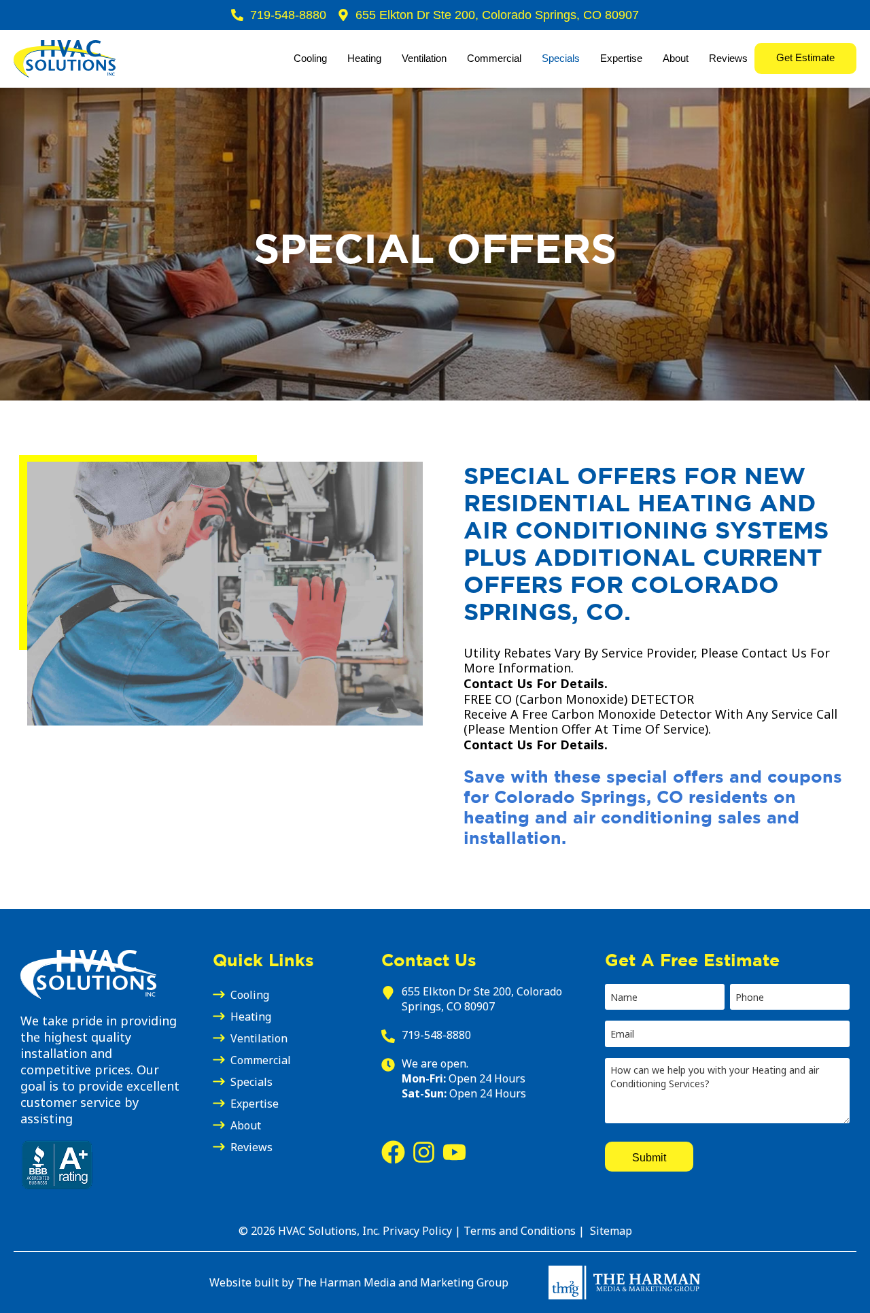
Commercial (494, 58)
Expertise (621, 58)
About (676, 58)
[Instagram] (424, 1152)
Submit (649, 1156)
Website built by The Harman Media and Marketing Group (358, 1282)
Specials (561, 58)
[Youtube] (454, 1152)
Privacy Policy (417, 1230)
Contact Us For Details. (536, 683)
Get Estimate (805, 57)
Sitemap (609, 1230)
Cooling (310, 58)
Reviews (728, 58)
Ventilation (424, 58)
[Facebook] (393, 1152)
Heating (364, 58)
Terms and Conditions (521, 1230)
